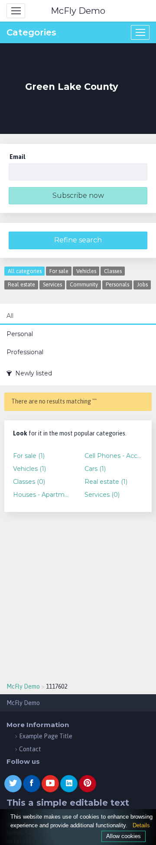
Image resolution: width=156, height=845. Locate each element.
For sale (58, 271)
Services (52, 284)
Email (17, 156)
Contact (30, 749)
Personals (117, 284)
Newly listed (32, 373)
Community (84, 284)
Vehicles (86, 271)
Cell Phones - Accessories (113, 456)
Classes (113, 271)
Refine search (78, 240)
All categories (25, 271)
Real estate (21, 284)
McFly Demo (78, 11)
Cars (95, 469)
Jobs (142, 284)
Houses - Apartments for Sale (42, 495)
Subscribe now (78, 195)
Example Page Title (45, 736)
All (9, 316)
